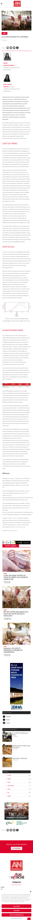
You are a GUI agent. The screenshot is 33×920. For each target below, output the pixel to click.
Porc (19, 792)
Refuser (16, 910)
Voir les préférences (16, 915)
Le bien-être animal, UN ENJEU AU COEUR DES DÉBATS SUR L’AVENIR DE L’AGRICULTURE (16, 577)
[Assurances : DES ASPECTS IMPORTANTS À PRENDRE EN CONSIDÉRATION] (16, 634)
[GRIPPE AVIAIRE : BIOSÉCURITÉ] (7, 762)
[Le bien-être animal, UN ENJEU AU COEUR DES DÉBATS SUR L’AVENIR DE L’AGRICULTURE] (16, 561)
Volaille (19, 796)
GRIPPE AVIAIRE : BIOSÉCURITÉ (19, 758)
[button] (30, 891)
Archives (19, 775)
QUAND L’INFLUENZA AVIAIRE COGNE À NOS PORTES (21, 746)
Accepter (16, 906)
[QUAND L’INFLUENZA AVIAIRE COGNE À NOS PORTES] (7, 750)
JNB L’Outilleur (19, 785)
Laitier (19, 789)
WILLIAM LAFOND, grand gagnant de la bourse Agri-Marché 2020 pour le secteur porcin (16, 614)
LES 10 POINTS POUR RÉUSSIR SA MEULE (20, 733)
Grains (19, 782)
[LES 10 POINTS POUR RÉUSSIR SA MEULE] (7, 737)
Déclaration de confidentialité (16, 918)
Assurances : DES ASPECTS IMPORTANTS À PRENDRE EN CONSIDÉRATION (13, 650)
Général (19, 778)
